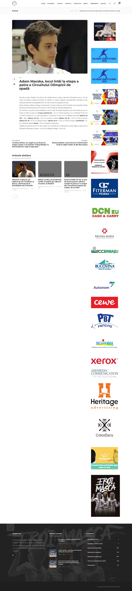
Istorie (59, 3)
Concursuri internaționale (47, 174)
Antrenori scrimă (103, 539)
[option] (24, 176)
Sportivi (68, 3)
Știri (76, 11)
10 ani (79, 190)
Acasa (71, 11)
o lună (59, 543)
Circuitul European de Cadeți (103, 561)
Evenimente (94, 3)
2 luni (59, 554)
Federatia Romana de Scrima (19, 188)
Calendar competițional (103, 543)
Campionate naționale (103, 556)
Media (85, 3)
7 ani (53, 186)
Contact (103, 3)
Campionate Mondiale (103, 552)
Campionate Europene (103, 548)
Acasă (43, 3)
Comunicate (103, 565)
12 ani (27, 188)
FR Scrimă (50, 3)
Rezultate (77, 3)
